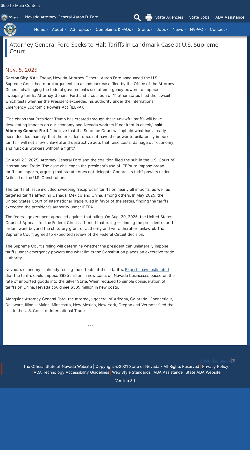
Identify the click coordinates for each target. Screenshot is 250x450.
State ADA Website (203, 372)
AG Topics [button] (79, 29)
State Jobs (199, 17)
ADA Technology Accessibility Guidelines (71, 372)
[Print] (149, 18)
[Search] (137, 18)
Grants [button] (144, 29)
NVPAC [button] (196, 29)
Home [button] (39, 29)
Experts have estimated (147, 269)
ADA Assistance (229, 17)
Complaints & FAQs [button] (113, 29)
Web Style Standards (131, 372)
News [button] (178, 29)
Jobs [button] (161, 29)
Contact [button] (217, 29)
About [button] (57, 29)
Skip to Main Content (20, 5)
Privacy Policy (215, 366)
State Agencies (169, 17)
